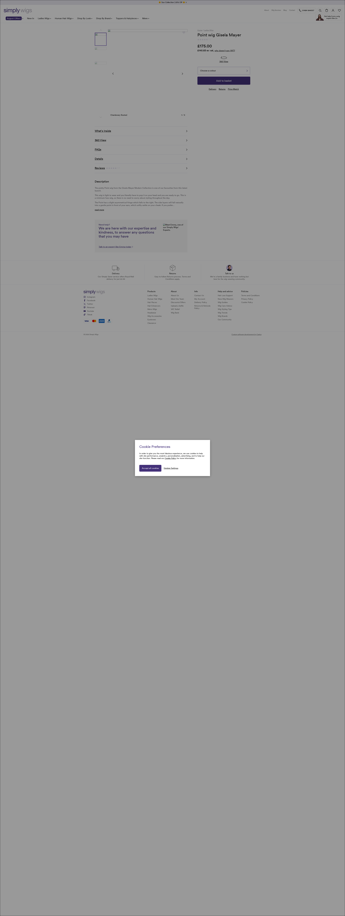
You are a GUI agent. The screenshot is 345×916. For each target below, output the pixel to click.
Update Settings (171, 468)
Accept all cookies (150, 468)
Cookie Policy (170, 458)
